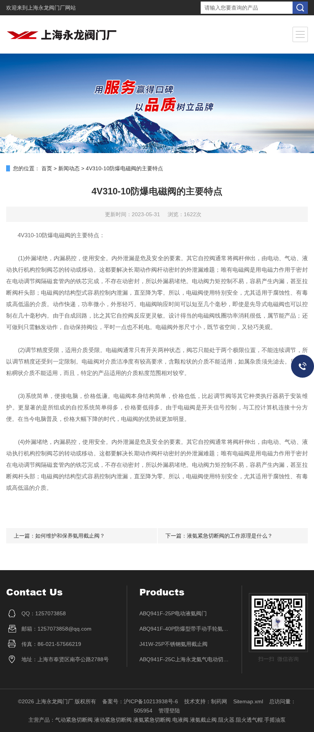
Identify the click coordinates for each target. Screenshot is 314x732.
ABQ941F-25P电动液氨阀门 (173, 613)
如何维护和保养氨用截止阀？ (70, 536)
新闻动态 (69, 168)
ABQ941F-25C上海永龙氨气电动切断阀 (184, 659)
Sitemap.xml (248, 701)
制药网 (219, 701)
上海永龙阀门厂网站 (52, 8)
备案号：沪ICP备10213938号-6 (140, 701)
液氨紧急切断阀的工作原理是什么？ (230, 536)
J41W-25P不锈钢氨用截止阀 (173, 644)
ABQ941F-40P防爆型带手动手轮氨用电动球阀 (184, 629)
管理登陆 (169, 711)
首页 (46, 168)
